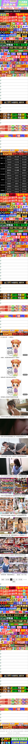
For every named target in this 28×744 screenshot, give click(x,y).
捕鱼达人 (9, 173)
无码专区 (3, 185)
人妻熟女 (9, 164)
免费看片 (9, 183)
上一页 (7, 579)
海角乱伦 (24, 183)
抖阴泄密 (24, 186)
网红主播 (17, 156)
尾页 (14, 581)
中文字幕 (17, 162)
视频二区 (3, 163)
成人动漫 (24, 159)
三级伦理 (9, 162)
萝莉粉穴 (17, 186)
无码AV (3, 179)
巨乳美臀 (24, 162)
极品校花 (9, 191)
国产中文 (9, 189)
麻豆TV (17, 178)
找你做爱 (24, 167)
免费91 (16, 183)
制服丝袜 (17, 164)
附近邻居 (9, 167)
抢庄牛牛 (17, 173)
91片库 (9, 181)
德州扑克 (24, 173)
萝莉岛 (24, 181)
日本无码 (24, 156)
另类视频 (24, 164)
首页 (3, 579)
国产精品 (9, 156)
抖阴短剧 (17, 191)
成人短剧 (24, 189)
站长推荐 (3, 168)
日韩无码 (24, 191)
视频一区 (3, 158)
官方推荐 (3, 174)
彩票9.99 (9, 175)
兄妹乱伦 (17, 189)
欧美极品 (17, 159)
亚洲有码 (9, 159)
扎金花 (16, 175)
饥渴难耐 (17, 167)
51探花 (24, 178)
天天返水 (24, 175)
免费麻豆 (9, 186)
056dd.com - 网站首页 (12, 11)
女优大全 (17, 181)
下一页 (20, 579)
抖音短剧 (9, 178)
